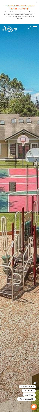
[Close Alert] (37, 2)
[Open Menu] (35, 27)
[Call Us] (29, 27)
